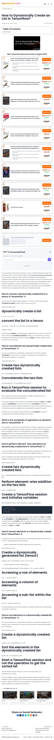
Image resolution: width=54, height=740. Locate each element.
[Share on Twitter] (20, 715)
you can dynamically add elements (41, 275)
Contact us (47, 737)
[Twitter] (51, 737)
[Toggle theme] (50, 252)
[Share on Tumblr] (34, 715)
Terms (25, 737)
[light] (51, 4)
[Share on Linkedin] (23, 715)
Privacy (30, 737)
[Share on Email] (36, 715)
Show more (7, 32)
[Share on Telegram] (26, 715)
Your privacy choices (38, 737)
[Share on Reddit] (31, 715)
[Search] (48, 4)
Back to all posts (7, 9)
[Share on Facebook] (18, 715)
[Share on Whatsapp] (28, 715)
